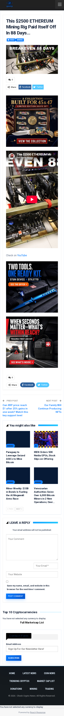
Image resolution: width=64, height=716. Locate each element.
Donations (16, 689)
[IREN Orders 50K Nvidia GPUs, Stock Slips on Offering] (46, 439)
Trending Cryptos (19, 681)
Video (12, 40)
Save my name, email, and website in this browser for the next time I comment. (28, 587)
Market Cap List (46, 681)
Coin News (49, 673)
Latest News (29, 673)
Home (12, 673)
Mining (20, 40)
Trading (49, 689)
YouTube (22, 255)
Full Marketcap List (32, 622)
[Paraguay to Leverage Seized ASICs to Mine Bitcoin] (18, 439)
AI (36, 446)
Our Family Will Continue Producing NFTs (49, 408)
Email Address (13, 644)
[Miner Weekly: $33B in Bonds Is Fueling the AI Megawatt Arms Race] (18, 475)
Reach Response (37, 712)
